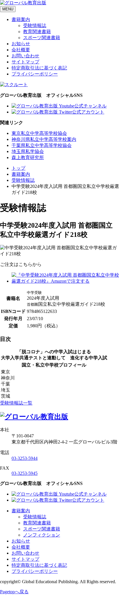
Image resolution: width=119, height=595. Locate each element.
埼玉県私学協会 (28, 151)
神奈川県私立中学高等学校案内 (44, 139)
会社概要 (21, 49)
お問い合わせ (25, 55)
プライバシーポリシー (35, 73)
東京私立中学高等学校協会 (39, 133)
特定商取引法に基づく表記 (39, 67)
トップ (18, 168)
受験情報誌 (34, 25)
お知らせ (21, 43)
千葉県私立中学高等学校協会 (42, 145)
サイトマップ (25, 61)
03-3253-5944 (25, 458)
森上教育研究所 (28, 157)
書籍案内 (21, 19)
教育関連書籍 (37, 31)
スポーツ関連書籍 (41, 37)
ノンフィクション (41, 534)
